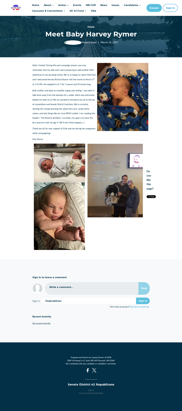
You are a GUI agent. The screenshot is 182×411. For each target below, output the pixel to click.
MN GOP (91, 5)
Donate (154, 8)
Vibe (93, 10)
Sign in (170, 8)
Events (77, 5)
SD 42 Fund (77, 10)
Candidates (131, 5)
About (48, 5)
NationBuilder (97, 393)
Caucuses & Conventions (47, 10)
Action (62, 5)
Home (35, 5)
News (103, 5)
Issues (115, 5)
